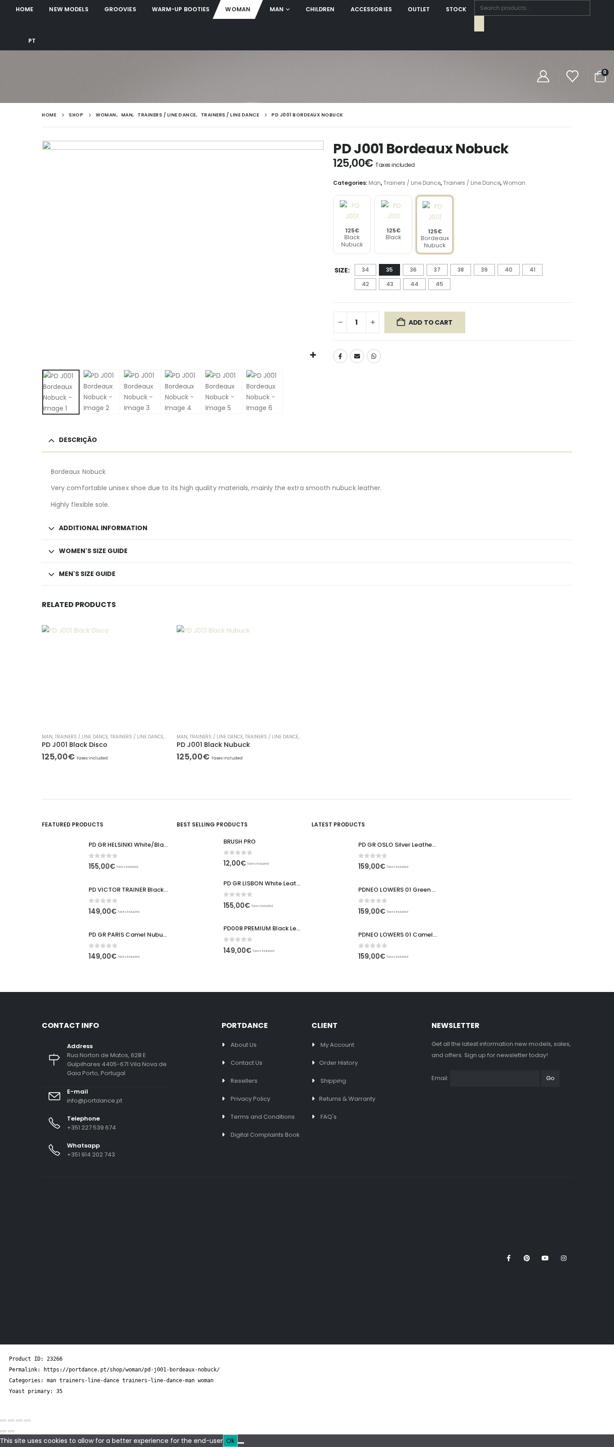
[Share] (19, 1420)
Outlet (419, 9)
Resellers (244, 1080)
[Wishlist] (572, 77)
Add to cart (431, 322)
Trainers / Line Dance (411, 183)
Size (341, 270)
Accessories (371, 9)
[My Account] (543, 77)
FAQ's (328, 1116)
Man (277, 9)
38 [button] (461, 269)
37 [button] (437, 269)
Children (320, 9)
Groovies (120, 9)
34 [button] (365, 269)
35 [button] (389, 269)
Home (24, 9)
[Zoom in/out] (3, 1420)
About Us (244, 1045)
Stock (456, 9)
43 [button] (389, 284)
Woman (237, 9)
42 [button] (365, 284)
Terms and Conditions (263, 1116)
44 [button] (414, 284)
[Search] (479, 23)
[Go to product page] (105, 675)
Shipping (333, 1080)
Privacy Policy (250, 1098)
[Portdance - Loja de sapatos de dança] (46, 77)
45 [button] (439, 284)
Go (550, 1078)
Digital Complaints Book (265, 1134)
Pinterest (526, 1258)
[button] (44, 253)
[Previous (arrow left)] (3, 1431)
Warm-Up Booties (181, 9)
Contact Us (247, 1062)
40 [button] (508, 269)
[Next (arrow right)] (11, 1431)
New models (68, 9)
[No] (241, 1443)
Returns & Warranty (347, 1098)
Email (357, 356)
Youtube (545, 1258)
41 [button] (532, 269)
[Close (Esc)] (27, 1420)
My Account (337, 1045)
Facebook (340, 356)
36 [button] (413, 269)
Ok (230, 1440)
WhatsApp (374, 356)
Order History (338, 1062)
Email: (440, 1078)
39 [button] (484, 269)
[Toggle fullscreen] (11, 1420)
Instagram (563, 1258)
